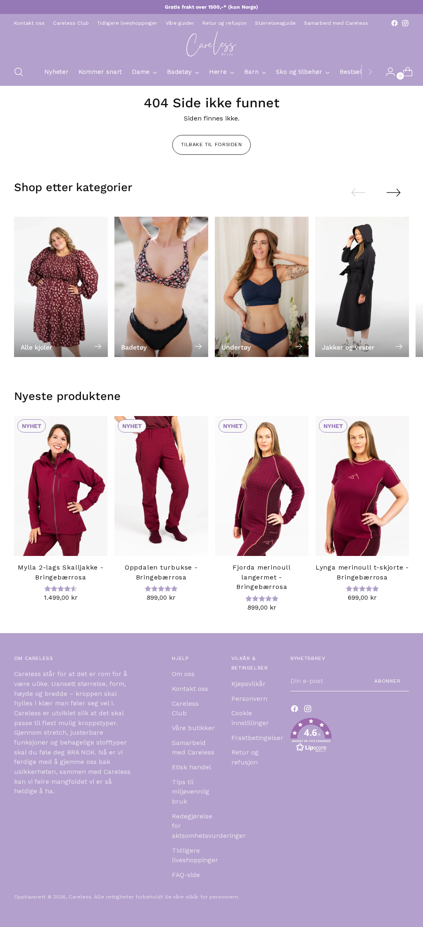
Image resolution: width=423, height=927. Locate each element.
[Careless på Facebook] (394, 23)
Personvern (249, 698)
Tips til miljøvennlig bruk (190, 791)
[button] (349, 736)
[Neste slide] (393, 192)
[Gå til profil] (387, 72)
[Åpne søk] (18, 72)
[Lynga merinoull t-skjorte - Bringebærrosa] (362, 486)
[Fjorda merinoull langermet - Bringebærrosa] (262, 486)
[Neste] (370, 72)
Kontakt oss (190, 689)
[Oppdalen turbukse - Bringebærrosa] (161, 486)
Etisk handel (191, 767)
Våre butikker (193, 728)
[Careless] (211, 43)
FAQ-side (186, 875)
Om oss (183, 674)
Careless (80, 897)
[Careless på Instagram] (405, 23)
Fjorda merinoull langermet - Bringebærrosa (262, 577)
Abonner (387, 681)
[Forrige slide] (358, 193)
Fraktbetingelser (257, 738)
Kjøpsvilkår (248, 684)
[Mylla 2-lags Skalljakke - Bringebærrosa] (60, 486)
